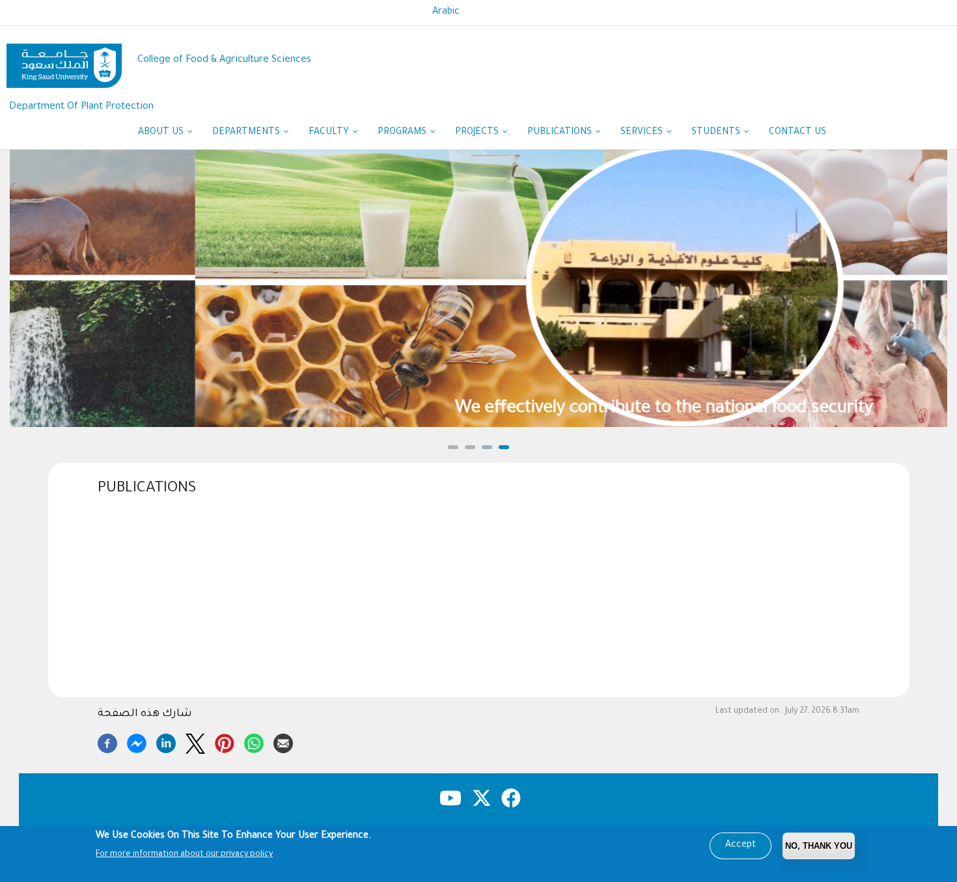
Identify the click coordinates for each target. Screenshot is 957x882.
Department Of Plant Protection (81, 107)
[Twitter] (195, 741)
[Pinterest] (224, 741)
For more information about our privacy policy (184, 854)
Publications (560, 133)
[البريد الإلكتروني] (283, 741)
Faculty (330, 133)
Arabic (446, 12)
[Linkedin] (166, 741)
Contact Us (797, 133)
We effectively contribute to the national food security (478, 409)
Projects (478, 133)
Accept (740, 845)
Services (642, 133)
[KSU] (64, 61)
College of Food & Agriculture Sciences (224, 60)
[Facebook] (107, 741)
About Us (162, 133)
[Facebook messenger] (136, 741)
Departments (247, 133)
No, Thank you (818, 846)
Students (717, 133)
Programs (403, 133)
